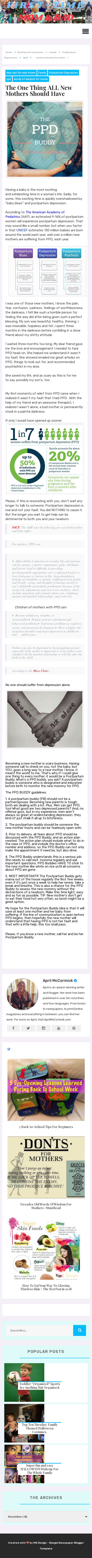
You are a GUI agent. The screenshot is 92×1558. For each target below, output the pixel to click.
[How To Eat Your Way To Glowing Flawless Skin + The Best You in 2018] (46, 1248)
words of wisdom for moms (31, 79)
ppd (8, 79)
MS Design (40, 1542)
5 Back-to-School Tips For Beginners (46, 1127)
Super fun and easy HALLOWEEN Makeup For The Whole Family (40, 1469)
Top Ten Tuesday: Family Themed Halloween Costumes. (40, 1428)
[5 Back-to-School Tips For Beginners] (46, 1090)
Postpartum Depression (63, 72)
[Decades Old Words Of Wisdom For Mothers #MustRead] (46, 1167)
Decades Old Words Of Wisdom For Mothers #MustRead (46, 1206)
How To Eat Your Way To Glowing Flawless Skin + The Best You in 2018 (46, 1287)
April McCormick (58, 980)
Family (42, 72)
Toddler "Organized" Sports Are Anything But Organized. (39, 1386)
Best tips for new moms (21, 72)
